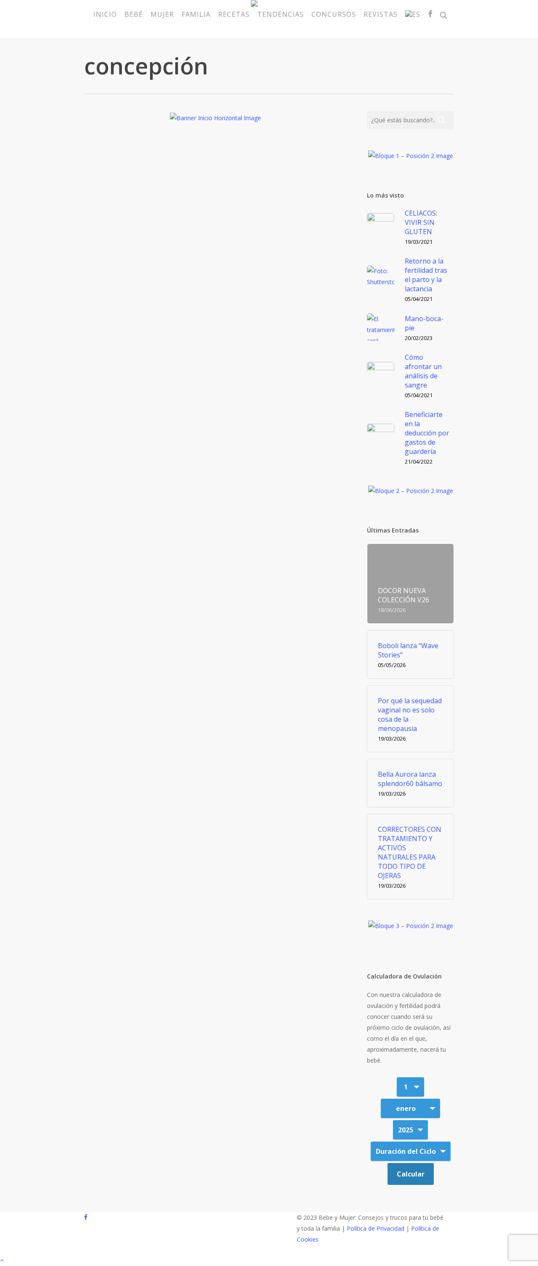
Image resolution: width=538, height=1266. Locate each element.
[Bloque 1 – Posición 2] (410, 159)
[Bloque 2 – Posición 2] (410, 494)
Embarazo (203, 344)
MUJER (233, 344)
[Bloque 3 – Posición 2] (410, 929)
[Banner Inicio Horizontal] (215, 121)
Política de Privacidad (375, 1228)
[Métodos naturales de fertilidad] (126, 373)
